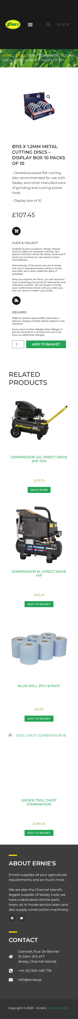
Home (7, 55)
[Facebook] (12, 918)
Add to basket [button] (39, 604)
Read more (39, 489)
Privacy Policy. (59, 1008)
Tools (20, 55)
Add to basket (46, 344)
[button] (30, 25)
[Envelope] (21, 918)
